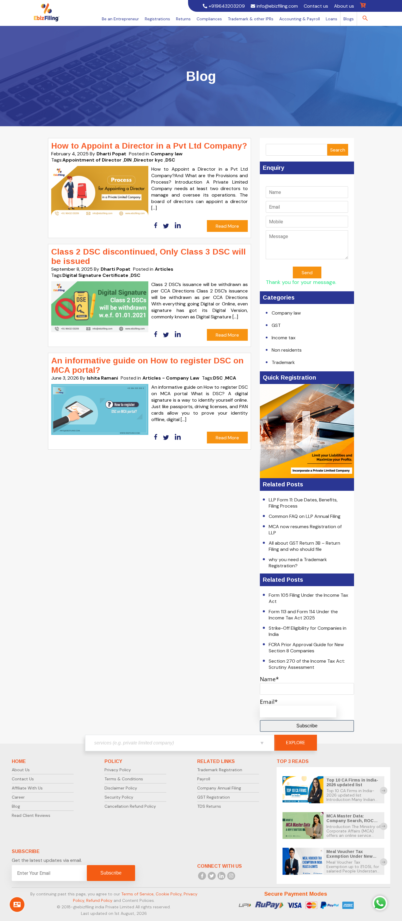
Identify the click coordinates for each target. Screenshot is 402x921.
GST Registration (213, 797)
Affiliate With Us (27, 788)
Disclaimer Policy (120, 788)
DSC (170, 160)
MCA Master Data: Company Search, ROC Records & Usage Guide (351, 821)
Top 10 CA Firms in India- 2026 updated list (352, 782)
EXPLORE (295, 742)
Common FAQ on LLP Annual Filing (304, 516)
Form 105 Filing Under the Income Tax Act (308, 598)
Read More (227, 226)
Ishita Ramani (102, 378)
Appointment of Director (92, 160)
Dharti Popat (111, 154)
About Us (21, 769)
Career (18, 797)
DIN (128, 160)
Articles (164, 269)
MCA (230, 378)
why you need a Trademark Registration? (298, 562)
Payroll (203, 779)
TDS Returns (209, 806)
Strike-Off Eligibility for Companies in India (307, 631)
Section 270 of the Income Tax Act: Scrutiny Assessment (307, 664)
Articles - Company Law (170, 378)
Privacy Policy (117, 769)
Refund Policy (99, 900)
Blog (16, 806)
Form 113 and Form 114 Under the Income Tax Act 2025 (303, 615)
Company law (166, 154)
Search (337, 150)
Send (307, 273)
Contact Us (23, 779)
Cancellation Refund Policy (130, 806)
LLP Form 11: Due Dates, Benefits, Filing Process (303, 503)
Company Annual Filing (219, 788)
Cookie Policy (169, 894)
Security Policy (118, 797)
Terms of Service (137, 894)
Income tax (283, 338)
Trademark (283, 362)
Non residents (287, 350)
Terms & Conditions (123, 779)
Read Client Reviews (31, 815)
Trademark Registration (219, 769)
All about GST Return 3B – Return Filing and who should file (304, 546)
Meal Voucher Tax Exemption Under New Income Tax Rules (349, 856)
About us (344, 6)
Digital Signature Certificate (95, 275)
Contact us (316, 6)
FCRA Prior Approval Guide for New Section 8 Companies (306, 647)
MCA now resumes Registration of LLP (305, 529)
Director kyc (148, 160)
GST (276, 325)
